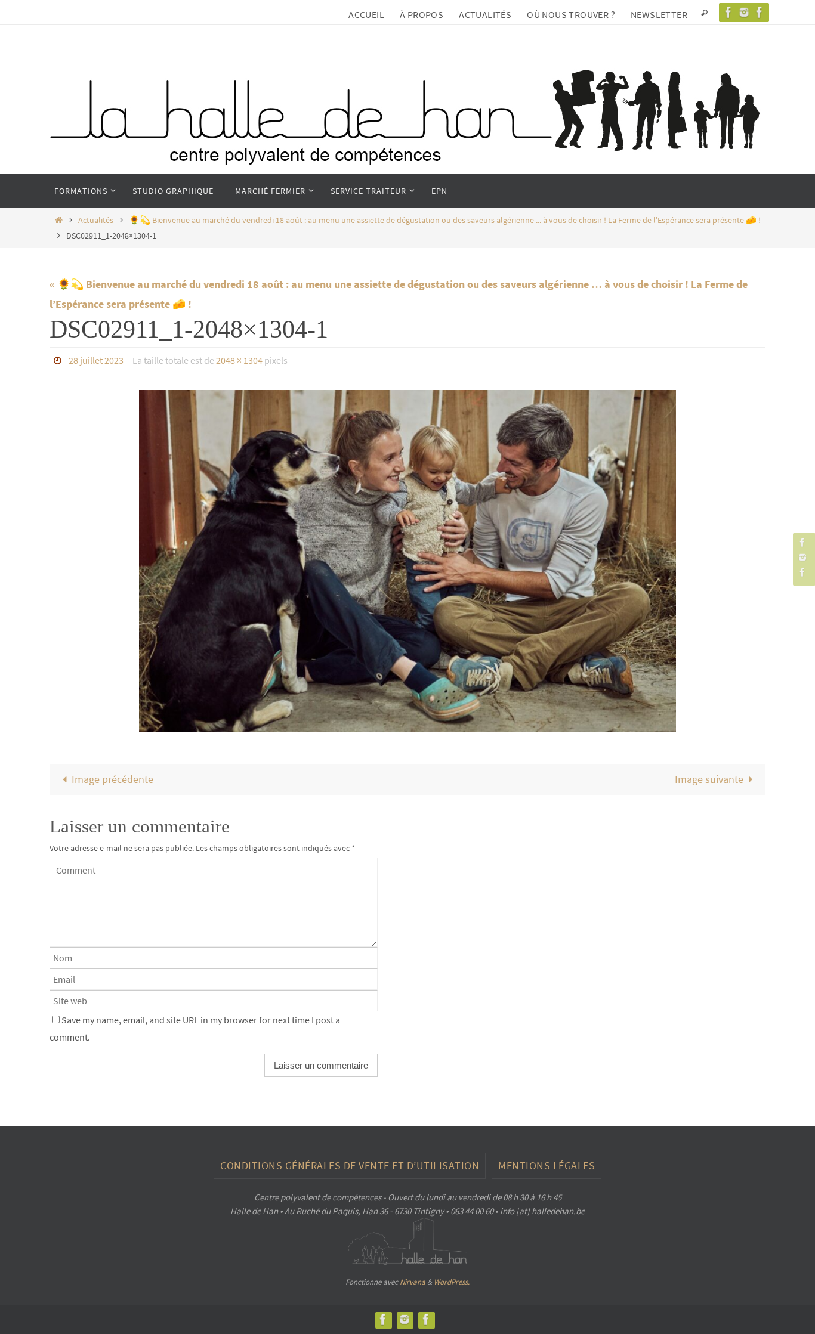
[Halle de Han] (728, 12)
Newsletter (659, 14)
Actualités (485, 14)
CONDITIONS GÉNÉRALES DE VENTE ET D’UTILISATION (349, 1165)
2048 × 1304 (239, 360)
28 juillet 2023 (96, 360)
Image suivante (709, 779)
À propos (421, 14)
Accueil (366, 14)
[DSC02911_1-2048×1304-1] (407, 561)
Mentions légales (546, 1165)
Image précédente (112, 779)
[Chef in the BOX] (759, 12)
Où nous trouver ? (571, 14)
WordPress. (452, 1282)
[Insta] (744, 12)
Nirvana (412, 1282)
